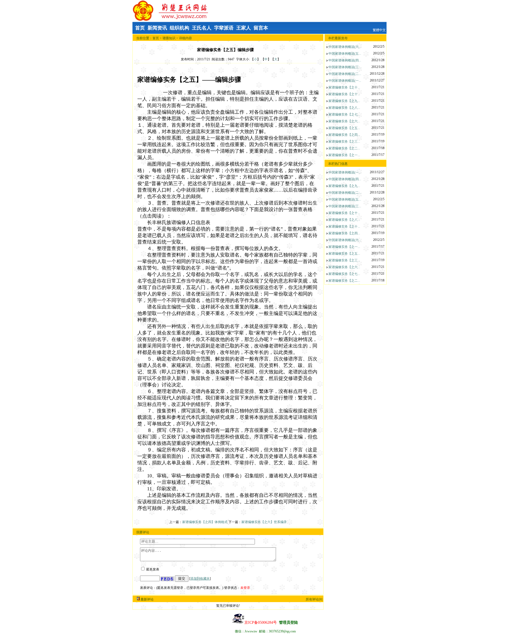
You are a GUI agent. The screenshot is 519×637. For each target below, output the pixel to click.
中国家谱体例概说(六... (344, 47)
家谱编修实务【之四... (344, 135)
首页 (140, 28)
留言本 (261, 28)
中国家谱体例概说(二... (344, 74)
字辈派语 (224, 28)
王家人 (243, 28)
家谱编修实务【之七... (344, 114)
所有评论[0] (314, 599)
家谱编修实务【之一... (344, 155)
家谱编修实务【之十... (344, 87)
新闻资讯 (157, 28)
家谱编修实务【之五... (344, 128)
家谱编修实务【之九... (344, 101)
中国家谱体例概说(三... (344, 67)
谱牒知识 (168, 38)
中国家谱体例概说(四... (344, 60)
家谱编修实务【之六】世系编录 (264, 522)
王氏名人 (201, 28)
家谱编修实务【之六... (344, 121)
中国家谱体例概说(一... (344, 81)
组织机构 (179, 28)
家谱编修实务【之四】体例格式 (205, 522)
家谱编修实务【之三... (344, 141)
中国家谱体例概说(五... (344, 53)
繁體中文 (379, 30)
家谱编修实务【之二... (344, 148)
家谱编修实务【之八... (344, 108)
